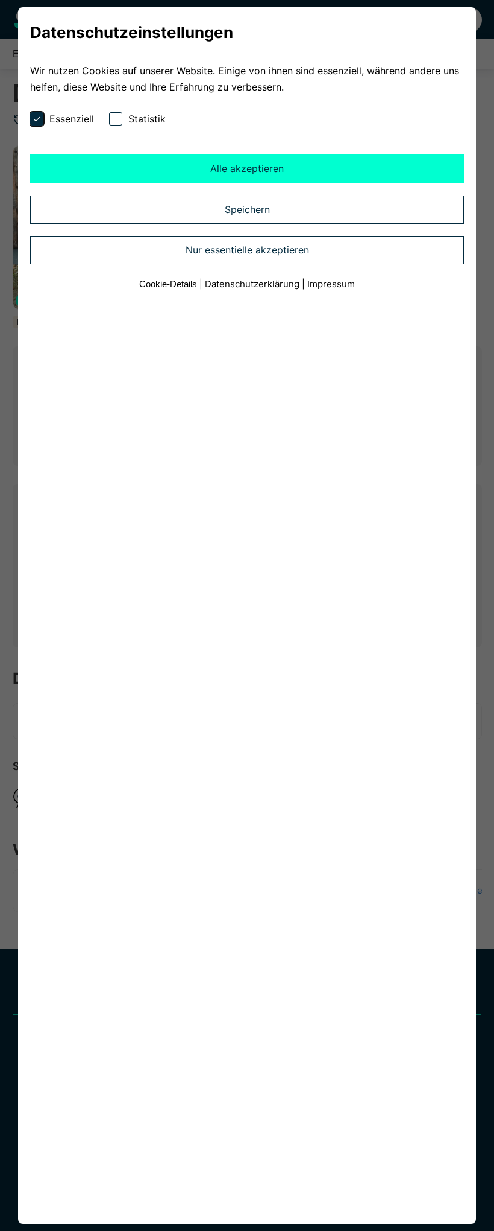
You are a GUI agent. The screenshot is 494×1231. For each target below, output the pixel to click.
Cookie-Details (168, 284)
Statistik (147, 119)
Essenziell (71, 119)
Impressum (331, 284)
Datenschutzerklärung (252, 284)
